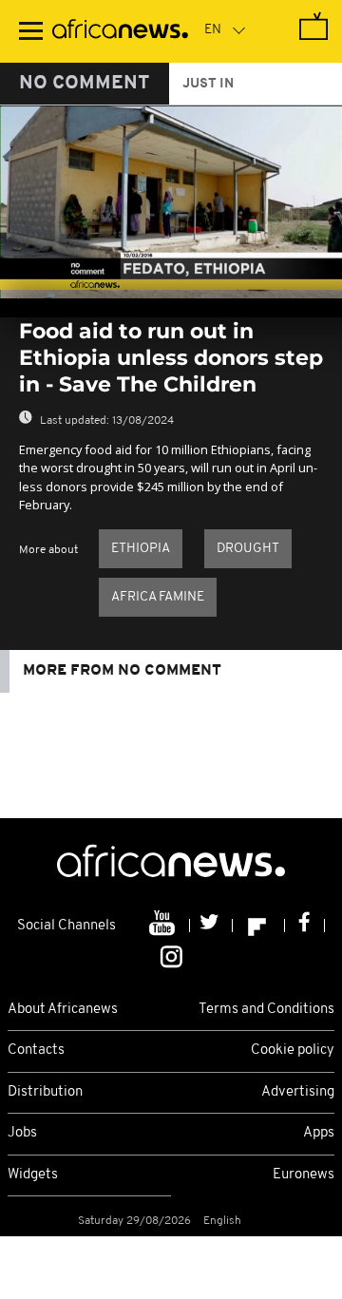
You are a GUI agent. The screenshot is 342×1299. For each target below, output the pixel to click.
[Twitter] (211, 925)
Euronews (303, 1175)
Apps (318, 1133)
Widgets (33, 1175)
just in (208, 84)
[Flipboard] (259, 925)
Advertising (297, 1092)
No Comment (84, 83)
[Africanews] (120, 31)
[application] (171, 201)
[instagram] (171, 955)
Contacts (36, 1050)
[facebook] (305, 925)
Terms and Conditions (266, 1010)
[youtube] (164, 925)
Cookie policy (292, 1050)
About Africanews (63, 1010)
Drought (248, 549)
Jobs (22, 1133)
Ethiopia (140, 549)
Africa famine (157, 597)
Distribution (45, 1092)
